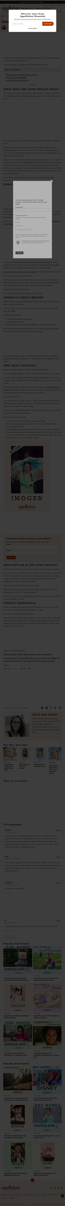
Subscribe (48, 24)
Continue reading (32, 28)
